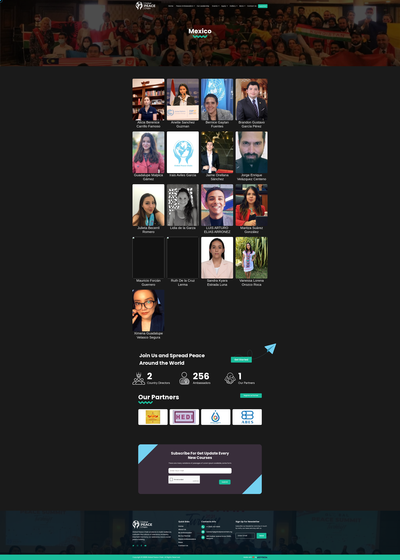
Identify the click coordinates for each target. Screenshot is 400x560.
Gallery (233, 6)
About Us (182, 529)
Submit (225, 482)
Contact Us (251, 6)
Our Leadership (203, 6)
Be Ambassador (185, 532)
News (180, 542)
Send (261, 535)
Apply (223, 6)
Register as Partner (251, 395)
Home (170, 6)
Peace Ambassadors (184, 6)
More (241, 6)
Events (215, 6)
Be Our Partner (184, 536)
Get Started (241, 359)
